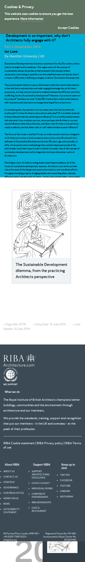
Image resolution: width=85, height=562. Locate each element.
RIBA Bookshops (41, 502)
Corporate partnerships (40, 495)
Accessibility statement (11, 511)
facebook (66, 480)
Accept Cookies (68, 27)
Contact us (10, 476)
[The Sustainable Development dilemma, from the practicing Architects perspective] (41, 224)
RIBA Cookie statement (19, 443)
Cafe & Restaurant (39, 509)
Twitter (65, 474)
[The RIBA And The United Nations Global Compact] (10, 384)
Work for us (10, 498)
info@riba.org (10, 539)
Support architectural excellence (41, 474)
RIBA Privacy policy (50, 443)
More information (31, 18)
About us (9, 471)
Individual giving (42, 488)
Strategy (9, 482)
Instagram (66, 496)
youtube (65, 485)
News (6, 503)
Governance (11, 487)
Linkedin (65, 491)
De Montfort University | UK (24, 56)
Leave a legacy (41, 483)
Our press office (13, 492)
